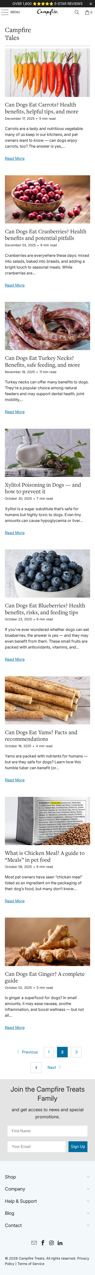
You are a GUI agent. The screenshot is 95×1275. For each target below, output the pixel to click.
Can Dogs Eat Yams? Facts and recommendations (41, 736)
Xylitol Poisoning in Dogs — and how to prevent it (43, 489)
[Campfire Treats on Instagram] (51, 1243)
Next (52, 1067)
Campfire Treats (31, 1258)
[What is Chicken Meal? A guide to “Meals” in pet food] (47, 821)
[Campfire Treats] (47, 12)
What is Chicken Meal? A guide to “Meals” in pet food (45, 857)
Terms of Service (31, 1264)
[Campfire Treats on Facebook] (43, 1243)
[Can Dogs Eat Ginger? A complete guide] (47, 942)
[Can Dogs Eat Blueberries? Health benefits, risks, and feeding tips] (47, 573)
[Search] (77, 12)
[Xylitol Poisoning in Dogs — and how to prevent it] (47, 453)
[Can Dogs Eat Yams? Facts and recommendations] (47, 700)
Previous (29, 1052)
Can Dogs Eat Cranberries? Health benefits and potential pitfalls (45, 235)
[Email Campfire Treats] (34, 1243)
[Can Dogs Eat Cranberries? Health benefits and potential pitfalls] (47, 199)
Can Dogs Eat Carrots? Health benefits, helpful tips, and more (41, 108)
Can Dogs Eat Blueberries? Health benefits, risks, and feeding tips (45, 609)
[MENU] (2, 12)
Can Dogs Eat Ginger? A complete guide (45, 978)
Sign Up (78, 1147)
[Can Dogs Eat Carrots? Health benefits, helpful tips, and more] (47, 72)
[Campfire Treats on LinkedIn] (60, 1243)
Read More (15, 158)
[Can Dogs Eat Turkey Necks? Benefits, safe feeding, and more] (47, 326)
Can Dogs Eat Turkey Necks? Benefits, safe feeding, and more (42, 362)
